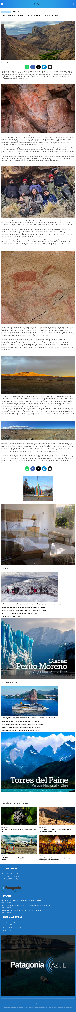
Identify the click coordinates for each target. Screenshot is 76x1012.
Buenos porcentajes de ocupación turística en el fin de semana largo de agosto (24, 610)
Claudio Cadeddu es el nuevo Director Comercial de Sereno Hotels (20, 730)
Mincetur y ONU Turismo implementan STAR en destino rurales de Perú (22, 721)
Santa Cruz (44, 475)
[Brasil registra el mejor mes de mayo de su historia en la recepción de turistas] (29, 701)
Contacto (50, 1004)
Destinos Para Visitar (9, 879)
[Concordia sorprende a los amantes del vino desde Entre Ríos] (19, 816)
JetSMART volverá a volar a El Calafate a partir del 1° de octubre (18, 859)
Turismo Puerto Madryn (11, 928)
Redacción (35, 1004)
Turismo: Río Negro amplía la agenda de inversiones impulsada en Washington (55, 830)
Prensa (42, 1004)
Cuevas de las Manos (14, 475)
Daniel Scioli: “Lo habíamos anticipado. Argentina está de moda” (19, 613)
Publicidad (25, 1004)
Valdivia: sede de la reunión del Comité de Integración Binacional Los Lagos (23, 607)
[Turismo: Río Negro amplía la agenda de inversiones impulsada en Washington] (57, 816)
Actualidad (15, 11)
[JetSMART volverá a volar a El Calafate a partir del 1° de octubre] (19, 844)
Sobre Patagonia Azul (10, 873)
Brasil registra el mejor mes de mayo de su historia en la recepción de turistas (28, 718)
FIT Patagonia (6, 925)
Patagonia (36, 475)
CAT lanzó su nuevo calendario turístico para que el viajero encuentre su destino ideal (31, 604)
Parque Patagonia (26, 475)
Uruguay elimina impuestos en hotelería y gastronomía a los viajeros (21, 727)
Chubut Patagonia (8, 922)
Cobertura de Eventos (10, 876)
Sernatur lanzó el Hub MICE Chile (10, 616)
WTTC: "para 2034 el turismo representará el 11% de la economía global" (22, 724)
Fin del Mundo (7, 930)
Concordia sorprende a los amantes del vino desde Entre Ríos (18, 830)
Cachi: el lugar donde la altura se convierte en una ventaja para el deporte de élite (54, 859)
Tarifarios (5, 882)
